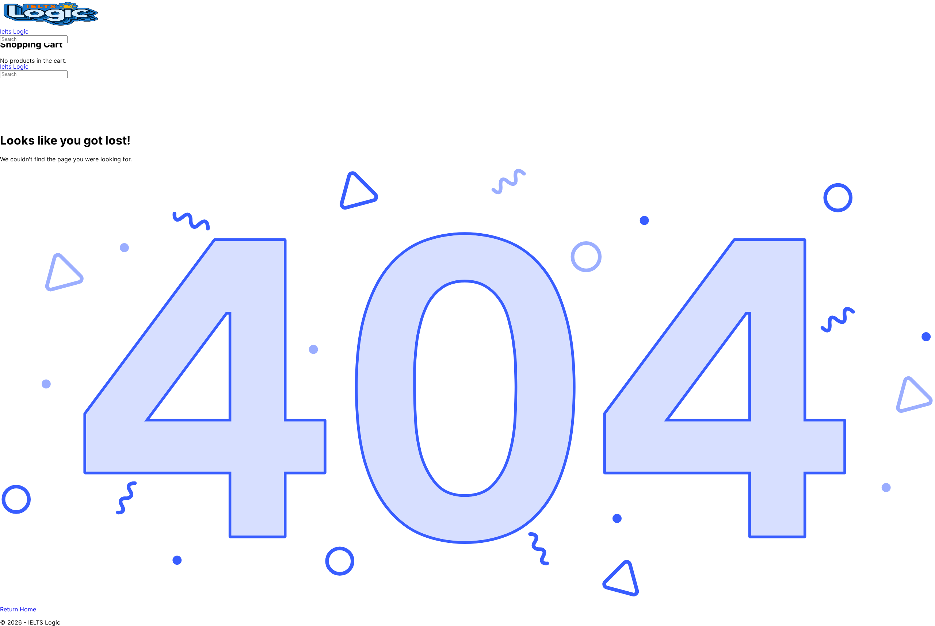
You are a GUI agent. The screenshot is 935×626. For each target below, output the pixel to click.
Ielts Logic (14, 31)
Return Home (18, 609)
